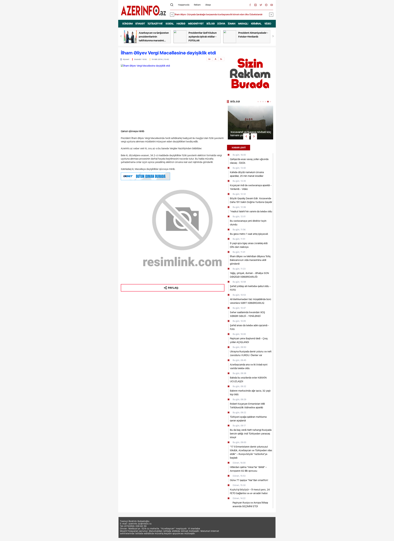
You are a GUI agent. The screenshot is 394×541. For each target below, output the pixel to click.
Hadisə (181, 23)
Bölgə (211, 23)
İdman (231, 23)
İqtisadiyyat (155, 23)
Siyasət (140, 23)
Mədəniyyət (196, 23)
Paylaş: (173, 287)
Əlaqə (208, 5)
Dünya (221, 23)
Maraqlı (243, 23)
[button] (271, 15)
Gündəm (127, 23)
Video (267, 23)
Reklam (197, 5)
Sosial (170, 23)
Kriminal (256, 23)
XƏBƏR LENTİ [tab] (239, 147)
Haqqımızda (183, 5)
